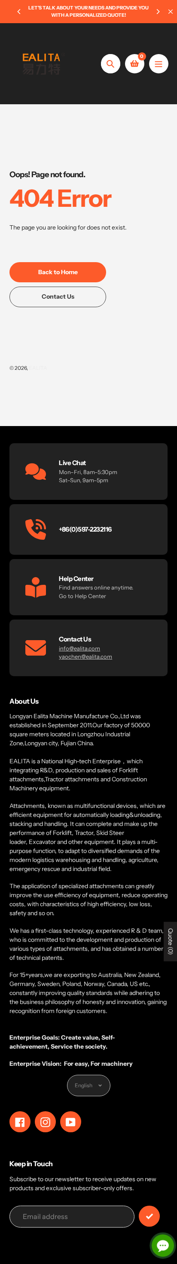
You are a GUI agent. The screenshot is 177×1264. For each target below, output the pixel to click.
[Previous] (19, 11)
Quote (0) (170, 941)
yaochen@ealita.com (85, 656)
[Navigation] (158, 63)
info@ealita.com (79, 648)
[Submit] (149, 1216)
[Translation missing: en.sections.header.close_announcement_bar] (170, 11)
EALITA (38, 368)
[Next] (157, 11)
